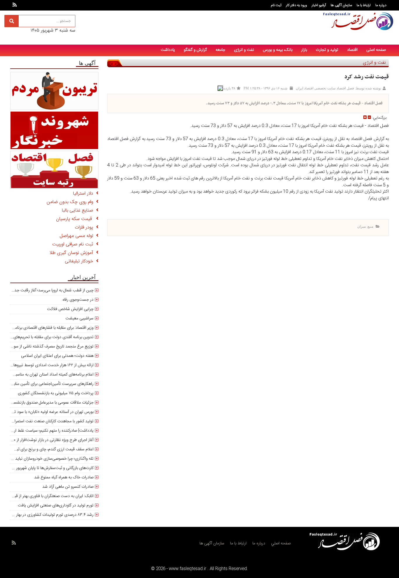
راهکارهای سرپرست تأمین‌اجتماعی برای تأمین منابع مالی (48, 383)
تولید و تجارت (327, 49)
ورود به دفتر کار (296, 5)
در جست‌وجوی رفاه (78, 299)
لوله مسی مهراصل (78, 236)
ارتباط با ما (364, 5)
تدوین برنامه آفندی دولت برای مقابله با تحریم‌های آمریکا (48, 337)
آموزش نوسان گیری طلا (73, 253)
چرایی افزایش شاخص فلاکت (70, 309)
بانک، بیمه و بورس (277, 49)
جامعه (220, 49)
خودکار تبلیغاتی (80, 261)
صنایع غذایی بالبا (79, 210)
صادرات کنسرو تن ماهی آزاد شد (67, 486)
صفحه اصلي (281, 543)
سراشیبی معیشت (79, 318)
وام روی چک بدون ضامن (71, 202)
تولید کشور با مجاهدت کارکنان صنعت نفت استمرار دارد (49, 421)
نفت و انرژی (244, 49)
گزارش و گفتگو (195, 49)
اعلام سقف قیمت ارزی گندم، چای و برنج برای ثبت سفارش (46, 449)
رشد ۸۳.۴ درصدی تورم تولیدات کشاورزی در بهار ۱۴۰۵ (50, 514)
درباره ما (380, 5)
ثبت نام (276, 5)
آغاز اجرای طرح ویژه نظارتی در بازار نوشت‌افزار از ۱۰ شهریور (46, 440)
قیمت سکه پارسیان (76, 219)
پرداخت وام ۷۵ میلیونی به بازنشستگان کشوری (55, 393)
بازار (304, 49)
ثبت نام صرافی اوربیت (74, 244)
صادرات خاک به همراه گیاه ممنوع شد (63, 477)
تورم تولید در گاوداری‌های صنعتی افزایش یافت (55, 505)
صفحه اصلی (376, 49)
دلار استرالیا (84, 194)
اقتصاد (352, 49)
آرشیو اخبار (319, 5)
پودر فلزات (85, 227)
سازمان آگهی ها (341, 5)
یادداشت (168, 49)
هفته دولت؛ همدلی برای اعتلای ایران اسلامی (57, 355)
